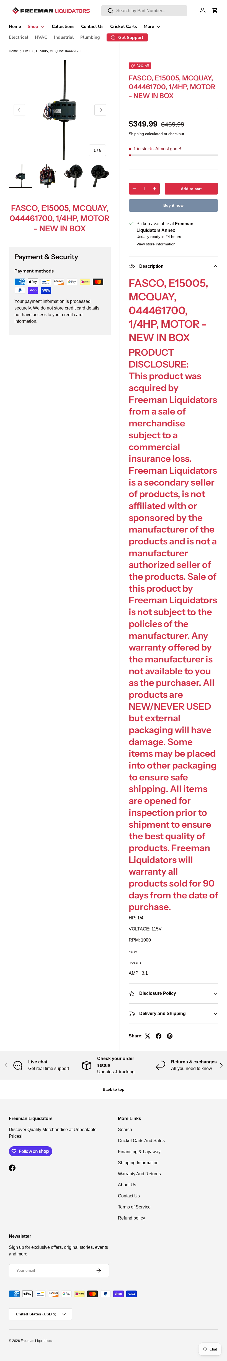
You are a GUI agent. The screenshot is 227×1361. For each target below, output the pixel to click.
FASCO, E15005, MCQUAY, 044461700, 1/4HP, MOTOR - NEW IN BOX (56, 51)
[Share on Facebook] (158, 1036)
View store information (156, 244)
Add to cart (191, 189)
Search (125, 1129)
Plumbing (90, 37)
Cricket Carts (123, 26)
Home (15, 26)
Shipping (136, 134)
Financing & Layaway (139, 1151)
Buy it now (173, 205)
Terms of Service (134, 1207)
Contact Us (92, 26)
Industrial (64, 37)
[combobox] (144, 10)
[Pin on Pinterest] (169, 1036)
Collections (63, 26)
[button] (215, 10)
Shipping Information (138, 1162)
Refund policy (131, 1218)
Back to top (114, 1089)
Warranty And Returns (139, 1173)
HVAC (41, 37)
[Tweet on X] (147, 1036)
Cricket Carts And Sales (141, 1140)
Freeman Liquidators (36, 1341)
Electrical (18, 37)
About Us (127, 1184)
